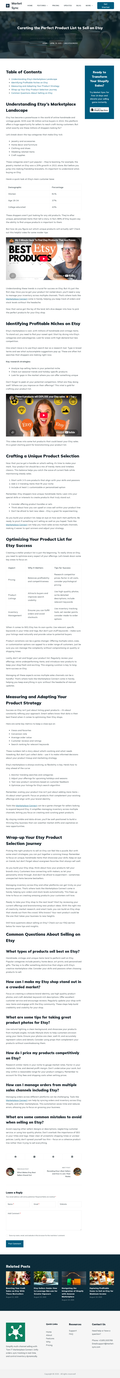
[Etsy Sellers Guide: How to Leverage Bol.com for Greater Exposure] (46, 1278)
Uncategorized (71, 43)
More (88, 5)
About (49, 1335)
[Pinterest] (53, 1157)
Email (36, 1204)
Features (50, 1338)
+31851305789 (106, 1340)
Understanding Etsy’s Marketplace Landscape (34, 79)
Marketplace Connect (16, 299)
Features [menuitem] (41, 5)
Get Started (105, 5)
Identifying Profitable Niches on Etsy (29, 82)
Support (73, 1330)
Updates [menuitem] (68, 5)
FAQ (71, 1334)
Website (63, 1204)
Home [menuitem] (29, 5)
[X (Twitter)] (34, 1157)
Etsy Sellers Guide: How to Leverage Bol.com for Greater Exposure (45, 1291)
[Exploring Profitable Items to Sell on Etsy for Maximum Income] (102, 1278)
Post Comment (14, 1244)
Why (48, 1341)
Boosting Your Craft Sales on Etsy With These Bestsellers (15, 1291)
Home (49, 1332)
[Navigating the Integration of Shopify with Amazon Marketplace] (74, 1278)
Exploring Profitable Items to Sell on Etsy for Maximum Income (101, 1291)
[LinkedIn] (72, 1157)
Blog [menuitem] (78, 5)
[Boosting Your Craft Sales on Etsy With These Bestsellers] (18, 1278)
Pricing (49, 1345)
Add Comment (14, 1213)
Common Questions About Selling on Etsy (31, 93)
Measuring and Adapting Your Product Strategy (35, 86)
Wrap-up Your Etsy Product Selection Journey (34, 89)
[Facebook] (15, 1157)
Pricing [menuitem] (55, 5)
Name (11, 1204)
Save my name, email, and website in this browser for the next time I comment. (37, 1235)
